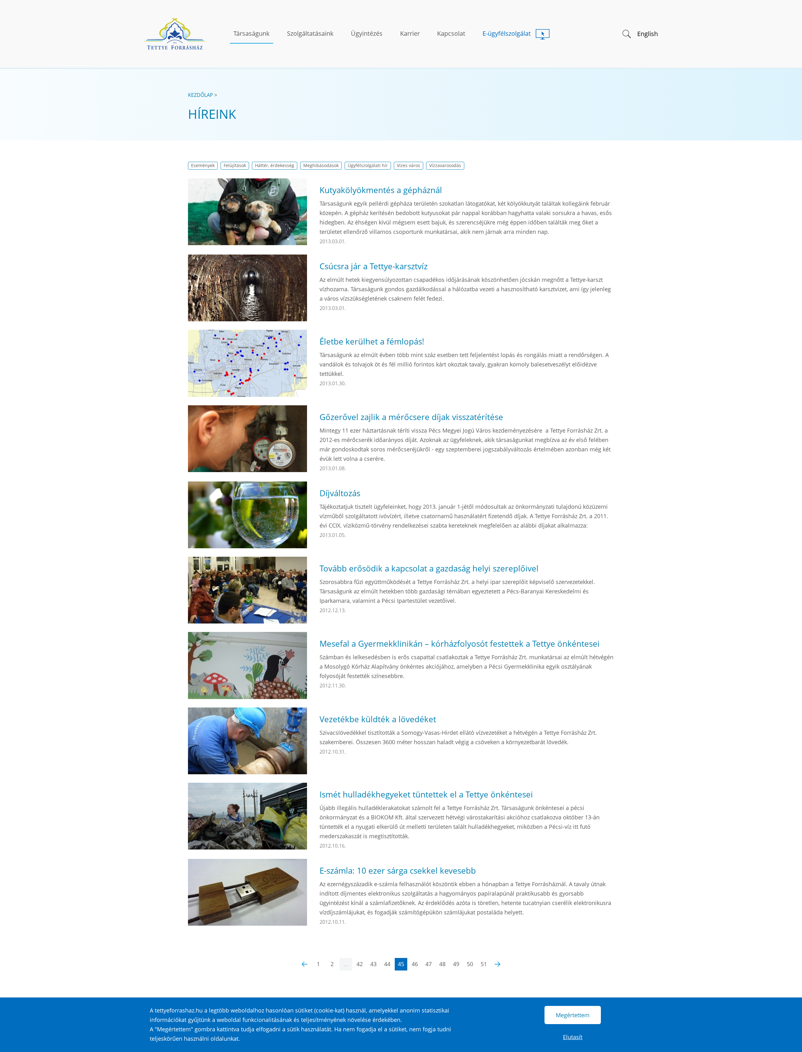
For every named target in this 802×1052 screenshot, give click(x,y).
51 (484, 964)
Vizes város (408, 165)
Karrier (410, 33)
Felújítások (235, 165)
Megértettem (573, 1015)
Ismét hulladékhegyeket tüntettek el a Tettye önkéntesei (426, 794)
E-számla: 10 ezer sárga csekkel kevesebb (398, 870)
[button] (626, 33)
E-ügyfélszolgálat (506, 33)
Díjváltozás (340, 493)
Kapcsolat (451, 33)
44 (387, 964)
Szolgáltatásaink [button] (310, 33)
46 (415, 964)
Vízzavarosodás (445, 165)
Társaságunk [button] (251, 33)
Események (203, 165)
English (647, 33)
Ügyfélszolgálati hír (368, 165)
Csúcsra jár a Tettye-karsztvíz (374, 266)
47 (428, 964)
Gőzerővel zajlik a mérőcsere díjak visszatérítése (411, 417)
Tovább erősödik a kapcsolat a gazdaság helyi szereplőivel (429, 568)
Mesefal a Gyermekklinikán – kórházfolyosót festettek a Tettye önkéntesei (460, 643)
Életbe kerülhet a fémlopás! (372, 341)
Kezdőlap (200, 95)
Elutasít (572, 1037)
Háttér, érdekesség (274, 165)
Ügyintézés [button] (367, 33)
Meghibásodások (321, 165)
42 (360, 964)
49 (456, 964)
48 (442, 964)
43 (373, 964)
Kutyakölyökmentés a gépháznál (381, 190)
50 (470, 964)
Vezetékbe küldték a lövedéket (378, 719)
